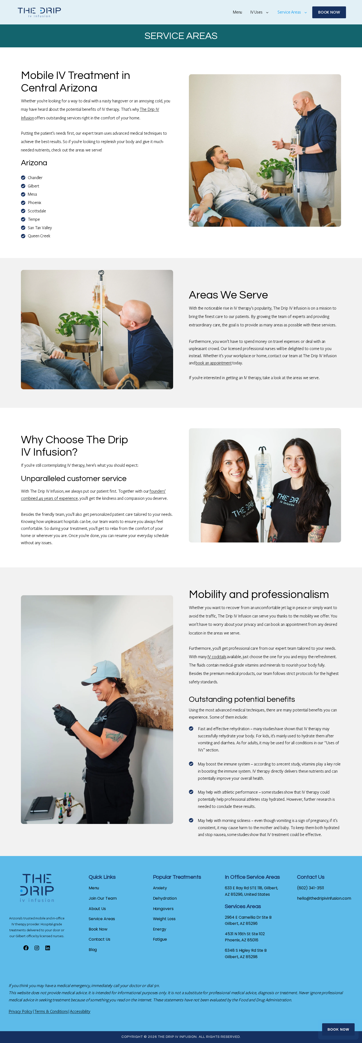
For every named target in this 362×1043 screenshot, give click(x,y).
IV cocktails (216, 656)
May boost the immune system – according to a (238, 764)
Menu (237, 12)
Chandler (35, 177)
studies (269, 728)
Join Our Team (103, 898)
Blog (93, 949)
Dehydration (165, 898)
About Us (97, 909)
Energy (159, 929)
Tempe (34, 219)
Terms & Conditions (51, 1011)
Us (108, 939)
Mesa (32, 194)
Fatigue (160, 939)
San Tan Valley (40, 227)
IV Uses (256, 12)
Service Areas (289, 12)
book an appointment (214, 363)
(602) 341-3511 (310, 888)
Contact (97, 939)
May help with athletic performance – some (235, 792)
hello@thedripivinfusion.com (324, 898)
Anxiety (160, 888)
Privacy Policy (20, 1011)
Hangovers (163, 909)
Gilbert (33, 186)
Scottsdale (37, 211)
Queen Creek (39, 236)
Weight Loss (164, 919)
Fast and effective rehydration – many (230, 728)
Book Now (338, 1029)
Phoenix (34, 202)
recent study (289, 764)
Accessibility (80, 1011)
